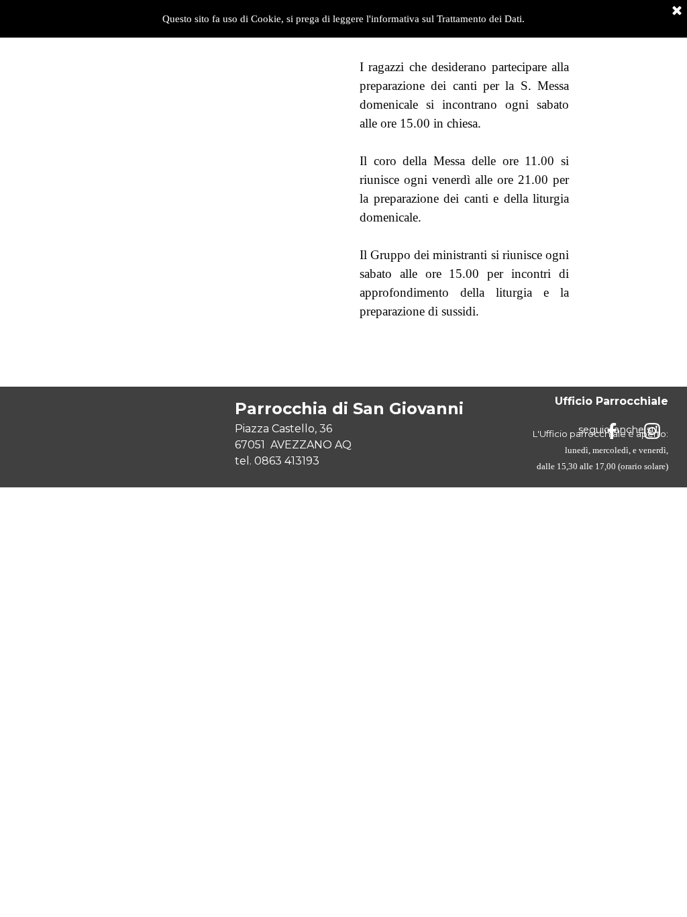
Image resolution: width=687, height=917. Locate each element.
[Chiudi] (677, 11)
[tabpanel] (464, 189)
